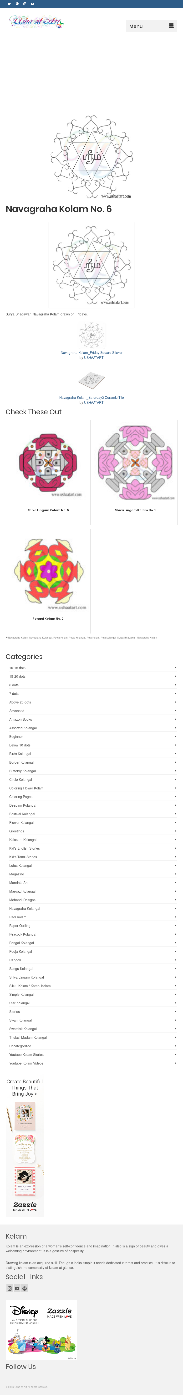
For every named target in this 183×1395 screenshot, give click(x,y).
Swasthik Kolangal (23, 1028)
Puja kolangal (108, 637)
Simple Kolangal (21, 994)
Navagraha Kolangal (40, 637)
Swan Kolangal (20, 1020)
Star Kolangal (19, 1003)
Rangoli (15, 960)
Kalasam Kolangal (22, 839)
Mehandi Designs (22, 899)
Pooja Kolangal (20, 951)
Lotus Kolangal (20, 865)
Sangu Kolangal (21, 968)
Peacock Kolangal (22, 934)
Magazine (16, 874)
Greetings (16, 831)
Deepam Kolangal (22, 805)
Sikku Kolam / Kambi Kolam (30, 985)
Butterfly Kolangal (22, 770)
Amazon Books (20, 719)
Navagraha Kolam (18, 637)
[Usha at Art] (92, 22)
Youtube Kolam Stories (26, 1054)
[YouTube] (17, 1288)
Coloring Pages (20, 796)
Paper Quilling (19, 925)
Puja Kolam (93, 637)
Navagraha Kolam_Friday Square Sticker (91, 352)
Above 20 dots (20, 702)
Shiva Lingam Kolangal (26, 977)
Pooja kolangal (77, 637)
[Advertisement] (91, 68)
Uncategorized (20, 1046)
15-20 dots (17, 676)
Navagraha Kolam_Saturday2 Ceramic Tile (91, 397)
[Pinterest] (24, 1288)
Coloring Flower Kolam (26, 788)
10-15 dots (17, 667)
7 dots (14, 693)
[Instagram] (9, 1288)
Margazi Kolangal (22, 891)
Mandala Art (18, 882)
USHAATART (94, 357)
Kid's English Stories (24, 848)
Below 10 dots (19, 745)
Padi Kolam (17, 917)
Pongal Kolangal (21, 942)
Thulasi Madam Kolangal (28, 1037)
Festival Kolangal (22, 813)
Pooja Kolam (60, 637)
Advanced (16, 710)
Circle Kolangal (20, 779)
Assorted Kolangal (23, 727)
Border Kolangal (21, 762)
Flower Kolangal (21, 822)
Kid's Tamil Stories (23, 856)
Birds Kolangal (20, 753)
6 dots (14, 684)
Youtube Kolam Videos (26, 1063)
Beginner (16, 736)
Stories (14, 1011)
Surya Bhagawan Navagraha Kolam (137, 637)
